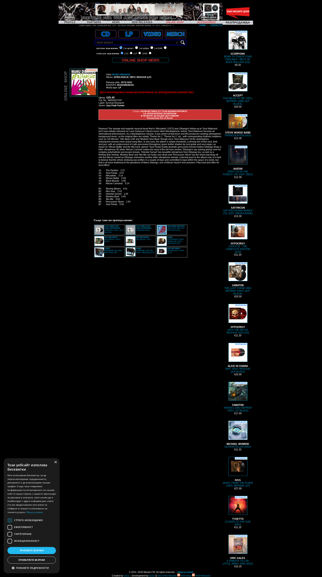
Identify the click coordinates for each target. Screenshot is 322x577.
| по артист (128, 48)
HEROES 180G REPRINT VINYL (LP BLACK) (238, 397)
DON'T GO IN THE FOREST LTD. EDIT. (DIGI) (238, 161)
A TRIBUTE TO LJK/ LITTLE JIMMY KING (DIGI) (237, 550)
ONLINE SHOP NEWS (140, 60)
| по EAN (158, 48)
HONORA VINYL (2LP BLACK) (114, 229)
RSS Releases (202, 575)
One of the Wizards (167, 575)
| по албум (144, 48)
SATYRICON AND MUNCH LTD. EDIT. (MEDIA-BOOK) (238, 200)
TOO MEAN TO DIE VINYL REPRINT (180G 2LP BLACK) (238, 89)
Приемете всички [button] (32, 550)
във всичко (112, 48)
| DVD (144, 53)
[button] (31, 568)
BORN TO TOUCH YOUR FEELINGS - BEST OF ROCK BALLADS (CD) (238, 47)
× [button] (55, 462)
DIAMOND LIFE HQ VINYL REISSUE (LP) (145, 250)
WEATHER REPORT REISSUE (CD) (176, 228)
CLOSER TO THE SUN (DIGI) (237, 511)
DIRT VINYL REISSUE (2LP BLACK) (237, 358)
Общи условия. (34, 512)
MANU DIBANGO (121, 74)
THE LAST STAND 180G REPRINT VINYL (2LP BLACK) (237, 279)
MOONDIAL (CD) (143, 238)
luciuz (127, 575)
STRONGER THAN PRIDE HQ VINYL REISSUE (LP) (175, 240)
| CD (126, 53)
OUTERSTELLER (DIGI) (238, 434)
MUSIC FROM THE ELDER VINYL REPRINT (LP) (238, 472)
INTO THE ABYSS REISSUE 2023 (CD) (238, 319)
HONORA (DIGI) (143, 228)
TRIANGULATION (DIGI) (238, 126)
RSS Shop (185, 575)
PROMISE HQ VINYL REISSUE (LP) (114, 250)
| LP (135, 53)
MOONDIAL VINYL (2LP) (113, 239)
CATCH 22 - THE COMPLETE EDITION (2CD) (238, 238)
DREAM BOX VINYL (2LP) (176, 250)
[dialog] (32, 515)
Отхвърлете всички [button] (31, 560)
